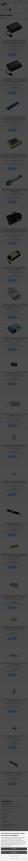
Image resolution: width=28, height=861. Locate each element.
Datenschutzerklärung (15, 859)
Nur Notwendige (14, 852)
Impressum (24, 859)
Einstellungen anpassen (14, 856)
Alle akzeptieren (14, 848)
